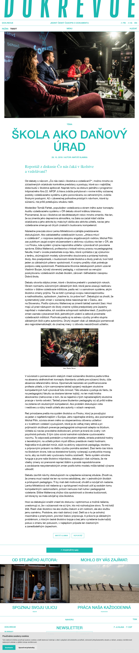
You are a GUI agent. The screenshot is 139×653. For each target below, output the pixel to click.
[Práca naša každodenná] (104, 583)
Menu (69, 28)
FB (124, 23)
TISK (135, 619)
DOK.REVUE (7, 23)
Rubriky (9, 632)
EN (135, 23)
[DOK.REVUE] (69, 10)
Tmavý (13, 29)
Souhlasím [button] (9, 647)
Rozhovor (104, 611)
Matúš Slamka (79, 157)
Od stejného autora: (34, 559)
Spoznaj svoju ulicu (34, 607)
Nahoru (69, 619)
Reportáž (78, 535)
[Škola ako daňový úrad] (69, 75)
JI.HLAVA (120, 627)
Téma (69, 124)
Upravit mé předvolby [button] (27, 647)
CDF (130, 627)
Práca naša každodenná (104, 607)
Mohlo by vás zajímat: (104, 559)
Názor (35, 611)
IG (131, 23)
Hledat (133, 28)
